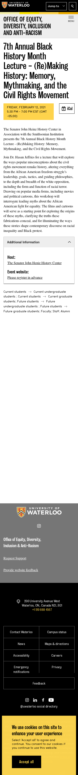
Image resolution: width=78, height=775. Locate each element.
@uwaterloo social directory (39, 706)
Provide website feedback (20, 570)
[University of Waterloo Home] (15, 6)
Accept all (26, 762)
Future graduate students (21, 311)
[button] (56, 6)
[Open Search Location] (72, 6)
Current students (14, 291)
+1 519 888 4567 (42, 609)
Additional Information (23, 242)
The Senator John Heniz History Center (34, 262)
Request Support (14, 558)
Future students (28, 301)
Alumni (65, 311)
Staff (56, 311)
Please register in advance (24, 277)
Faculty (46, 311)
